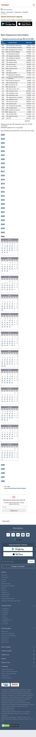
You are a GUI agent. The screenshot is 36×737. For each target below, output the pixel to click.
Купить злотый (5, 642)
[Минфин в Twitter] (18, 534)
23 (4, 250)
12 (12, 246)
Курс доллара (4, 577)
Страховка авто (5, 675)
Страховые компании (6, 678)
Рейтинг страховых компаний (8, 673)
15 (2, 248)
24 (7, 250)
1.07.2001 (20, 127)
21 (7, 268)
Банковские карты (5, 583)
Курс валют (4, 575)
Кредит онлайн (5, 596)
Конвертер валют (5, 594)
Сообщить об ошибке (18, 566)
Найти (31, 561)
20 (4, 268)
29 (2, 252)
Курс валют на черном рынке (8, 635)
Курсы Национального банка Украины (15, 488)
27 (4, 270)
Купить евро (4, 640)
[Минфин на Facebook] (8, 534)
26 (12, 250)
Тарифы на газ (5, 592)
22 (2, 250)
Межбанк (3, 588)
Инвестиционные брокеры (8, 585)
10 (7, 246)
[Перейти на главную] (5, 5)
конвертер (27, 120)
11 (9, 246)
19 (12, 248)
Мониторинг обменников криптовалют (10, 600)
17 (7, 248)
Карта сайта (6, 521)
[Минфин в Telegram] (13, 534)
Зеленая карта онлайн (7, 669)
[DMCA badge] (18, 726)
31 (7, 252)
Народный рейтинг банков (8, 598)
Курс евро (3, 579)
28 (7, 270)
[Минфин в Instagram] (23, 534)
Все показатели (7, 9)
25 (9, 250)
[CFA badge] (24, 685)
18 (9, 248)
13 (4, 266)
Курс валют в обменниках (7, 633)
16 (4, 248)
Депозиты (3, 590)
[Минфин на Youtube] (28, 534)
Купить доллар (5, 637)
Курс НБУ (3, 581)
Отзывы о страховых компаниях (9, 671)
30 (4, 252)
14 (7, 266)
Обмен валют (4, 631)
